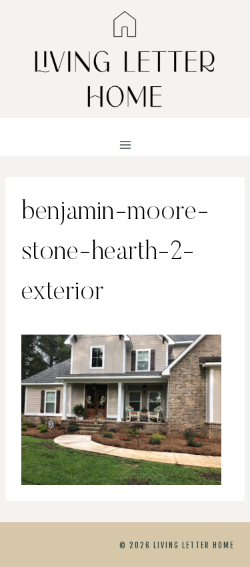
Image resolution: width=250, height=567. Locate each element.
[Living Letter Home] (125, 59)
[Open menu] (125, 145)
